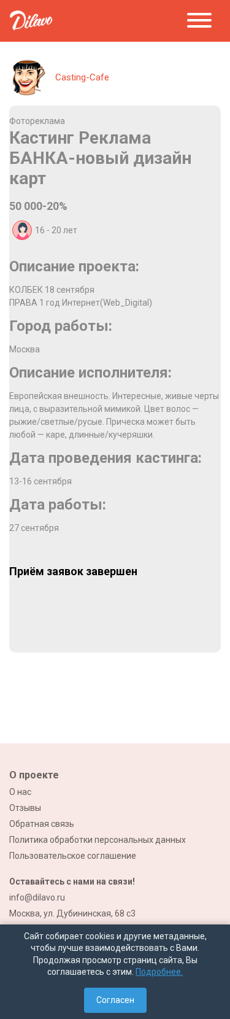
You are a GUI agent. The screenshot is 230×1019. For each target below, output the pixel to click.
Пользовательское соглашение (72, 856)
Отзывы (25, 808)
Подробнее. (159, 972)
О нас (20, 792)
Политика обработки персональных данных (97, 840)
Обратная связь (41, 824)
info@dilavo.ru (37, 897)
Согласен (115, 1000)
